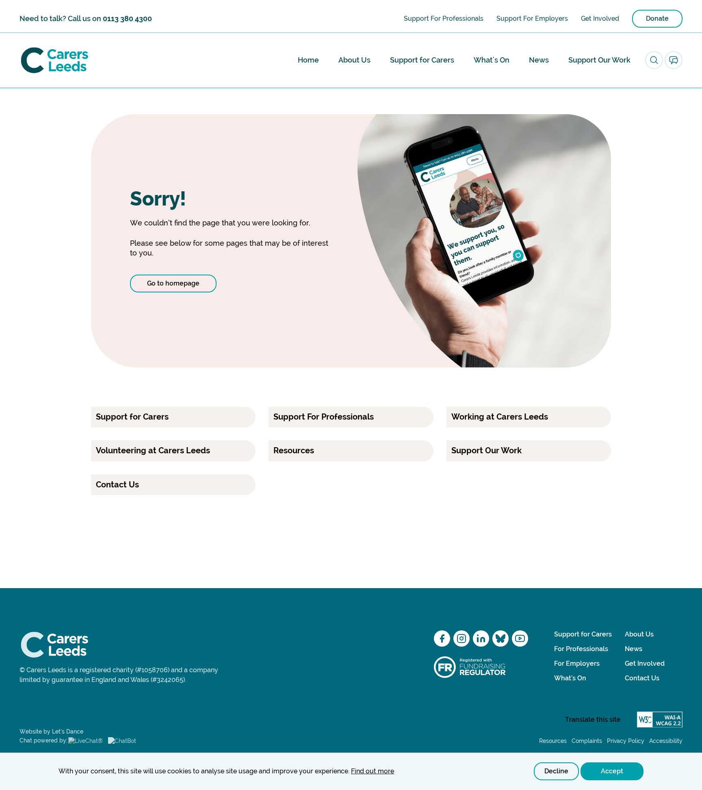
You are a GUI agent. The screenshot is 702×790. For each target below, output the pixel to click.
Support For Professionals (443, 18)
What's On (491, 60)
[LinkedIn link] (481, 638)
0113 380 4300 (127, 18)
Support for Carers (422, 60)
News (539, 60)
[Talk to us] (673, 60)
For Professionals (581, 649)
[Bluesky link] (500, 638)
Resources (553, 741)
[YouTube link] (520, 638)
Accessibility (665, 741)
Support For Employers (532, 18)
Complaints (587, 741)
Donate (657, 18)
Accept (612, 771)
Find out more (372, 771)
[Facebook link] (442, 638)
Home (308, 60)
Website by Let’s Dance (51, 731)
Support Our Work (599, 60)
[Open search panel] (654, 60)
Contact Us (642, 678)
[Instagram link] (461, 638)
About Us (354, 60)
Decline (556, 771)
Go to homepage (173, 283)
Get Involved (600, 18)
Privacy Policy (625, 741)
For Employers (577, 663)
